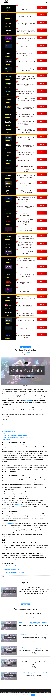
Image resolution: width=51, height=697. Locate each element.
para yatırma (33, 648)
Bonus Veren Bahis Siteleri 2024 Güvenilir (34, 625)
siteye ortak (32, 635)
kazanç (29, 634)
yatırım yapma (40, 648)
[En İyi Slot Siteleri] (6, 2)
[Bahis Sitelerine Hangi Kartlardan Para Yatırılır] (9, 663)
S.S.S (3, 433)
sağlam (36, 623)
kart (33, 658)
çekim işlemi (34, 647)
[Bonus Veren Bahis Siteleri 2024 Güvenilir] (9, 625)
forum (44, 647)
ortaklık (37, 634)
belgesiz (22, 647)
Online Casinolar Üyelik (8, 431)
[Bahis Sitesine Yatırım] (9, 676)
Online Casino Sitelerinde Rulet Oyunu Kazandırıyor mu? (17, 437)
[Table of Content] (25, 423)
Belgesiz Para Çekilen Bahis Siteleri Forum (34, 650)
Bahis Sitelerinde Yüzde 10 (33, 613)
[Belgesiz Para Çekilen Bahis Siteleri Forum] (9, 650)
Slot (5, 500)
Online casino (28, 400)
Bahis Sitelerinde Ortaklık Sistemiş (34, 638)
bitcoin (30, 658)
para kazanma (43, 634)
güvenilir (38, 622)
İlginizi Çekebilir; (6, 439)
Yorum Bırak (25, 604)
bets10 (25, 658)
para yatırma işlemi (29, 673)
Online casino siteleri (8, 523)
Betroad (20, 622)
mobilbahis (31, 623)
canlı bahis (30, 622)
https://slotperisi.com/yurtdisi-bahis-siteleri (13, 572)
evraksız (39, 647)
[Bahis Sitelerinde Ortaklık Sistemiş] (9, 638)
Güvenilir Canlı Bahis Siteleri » (40, 578)
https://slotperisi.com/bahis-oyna (10, 569)
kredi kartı (38, 658)
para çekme (26, 648)
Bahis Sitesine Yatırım (34, 676)
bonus (25, 622)
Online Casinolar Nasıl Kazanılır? (11, 429)
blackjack (15, 394)
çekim (26, 672)
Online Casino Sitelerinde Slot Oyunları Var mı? (14, 435)
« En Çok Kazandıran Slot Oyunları (9, 578)
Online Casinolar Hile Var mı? (10, 427)
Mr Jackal (27, 352)
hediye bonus (44, 622)
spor (37, 635)
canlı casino (17, 444)
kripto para (44, 658)
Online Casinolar (34, 587)
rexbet (37, 659)
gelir (25, 634)
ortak (33, 634)
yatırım (40, 673)
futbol (34, 622)
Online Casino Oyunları (25, 347)
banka (21, 658)
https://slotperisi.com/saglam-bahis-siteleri (13, 566)
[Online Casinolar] (9, 592)
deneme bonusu (19, 504)
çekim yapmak (32, 672)
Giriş (42, 7)
